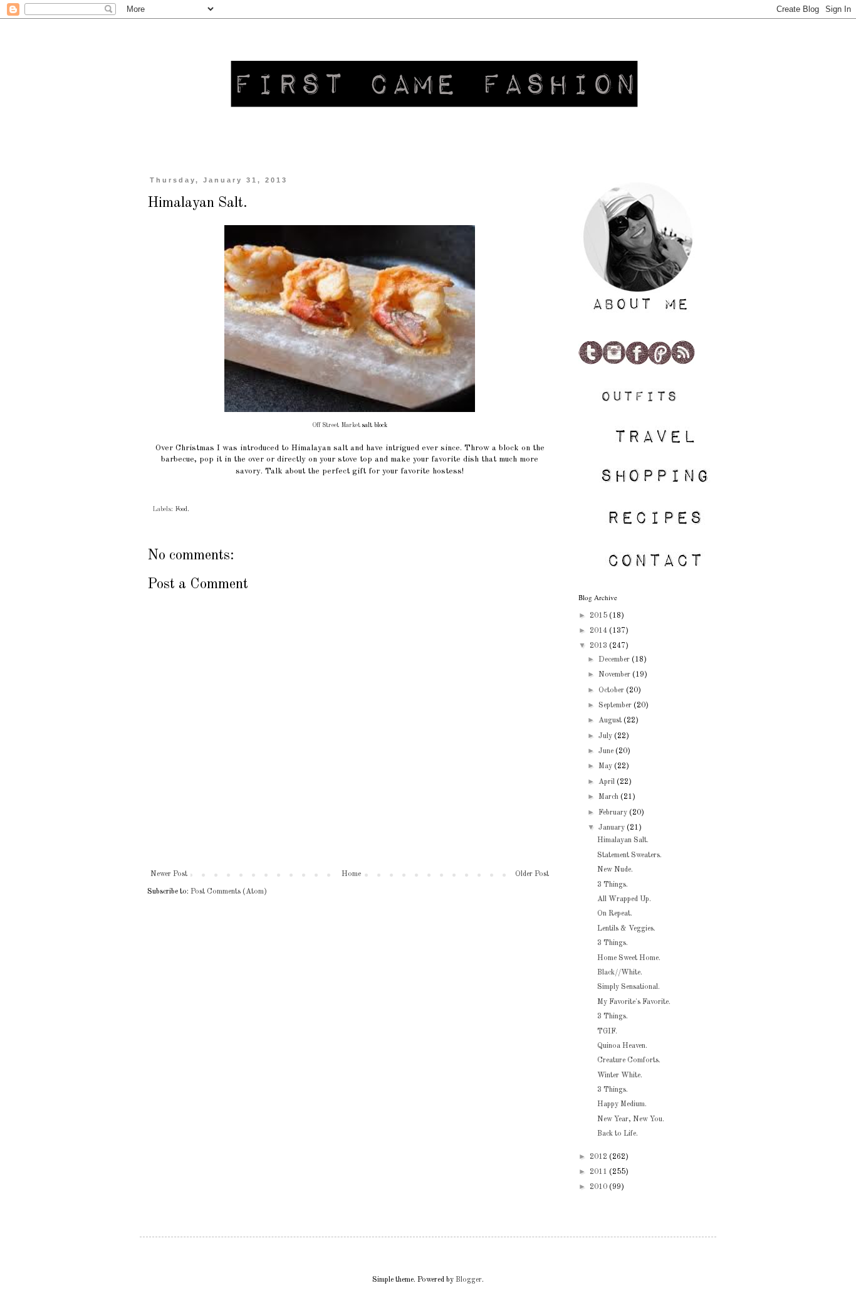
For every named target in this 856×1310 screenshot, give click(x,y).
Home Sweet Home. (628, 958)
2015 (599, 616)
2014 (599, 631)
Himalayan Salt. (623, 840)
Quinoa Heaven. (622, 1046)
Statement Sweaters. (629, 855)
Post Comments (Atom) (229, 891)
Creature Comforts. (628, 1060)
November (615, 675)
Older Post (532, 874)
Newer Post (168, 874)
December (615, 659)
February (613, 812)
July (606, 736)
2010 (599, 1187)
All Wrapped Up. (624, 899)
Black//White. (619, 972)
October (612, 690)
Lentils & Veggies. (626, 928)
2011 (599, 1172)
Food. (182, 509)
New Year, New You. (630, 1119)
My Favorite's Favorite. (634, 1002)
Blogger (469, 1280)
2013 (599, 646)
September (616, 705)
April (607, 782)
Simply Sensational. (628, 987)
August (611, 720)
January (612, 828)
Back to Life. (617, 1134)
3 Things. (612, 885)
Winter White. (619, 1075)
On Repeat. (614, 913)
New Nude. (615, 870)
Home (351, 874)
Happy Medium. (622, 1104)
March (609, 797)
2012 (599, 1157)
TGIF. (607, 1031)
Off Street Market (336, 425)
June (606, 751)
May (606, 766)
